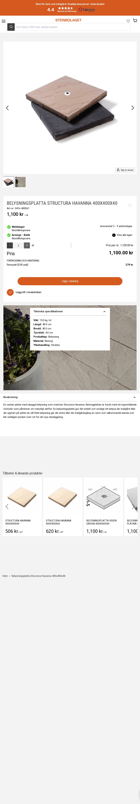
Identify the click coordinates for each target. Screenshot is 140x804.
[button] (70, 9)
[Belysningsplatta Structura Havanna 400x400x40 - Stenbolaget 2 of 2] (20, 182)
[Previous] (7, 108)
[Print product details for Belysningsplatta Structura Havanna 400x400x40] (130, 205)
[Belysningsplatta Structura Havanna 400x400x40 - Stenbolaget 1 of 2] (8, 182)
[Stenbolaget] (68, 20)
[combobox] (68, 27)
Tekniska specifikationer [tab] (70, 312)
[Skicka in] (11, 27)
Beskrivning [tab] (70, 397)
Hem (5, 576)
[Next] (132, 108)
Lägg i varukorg (70, 281)
